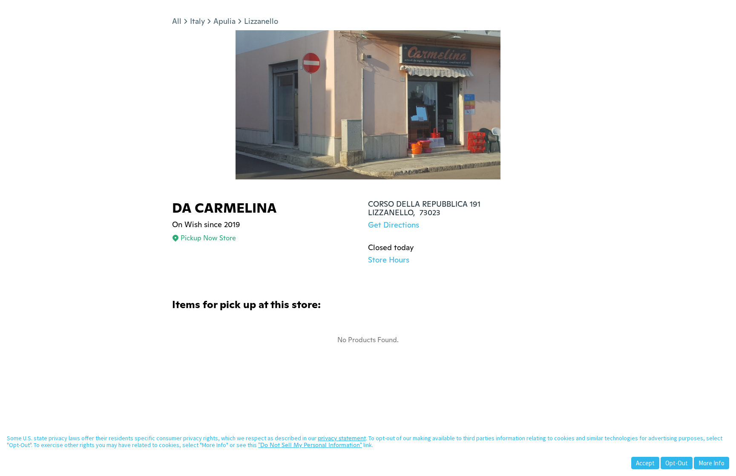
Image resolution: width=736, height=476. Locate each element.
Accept (645, 463)
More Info (711, 463)
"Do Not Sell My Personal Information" (310, 445)
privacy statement (342, 438)
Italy (197, 21)
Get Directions (393, 225)
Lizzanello (261, 21)
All (176, 21)
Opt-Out (676, 463)
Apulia (224, 21)
